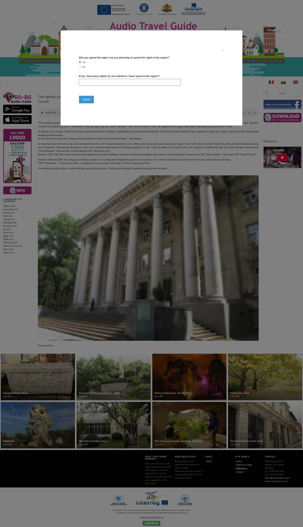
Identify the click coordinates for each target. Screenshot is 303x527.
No (83, 67)
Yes (84, 62)
